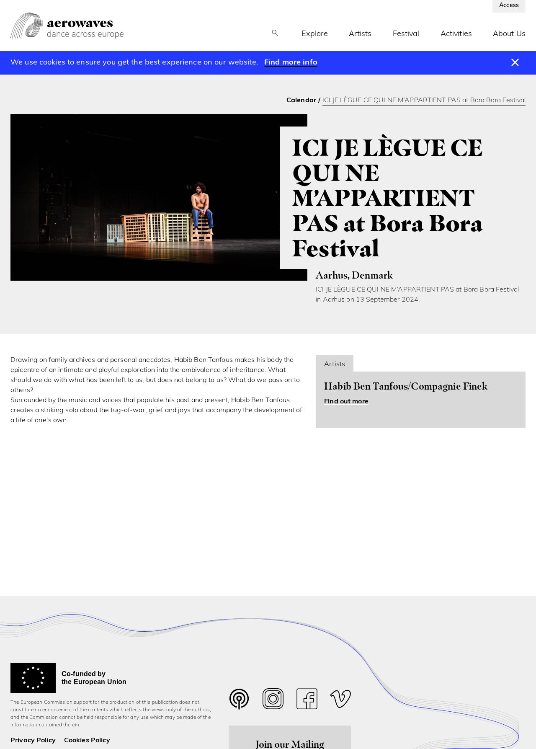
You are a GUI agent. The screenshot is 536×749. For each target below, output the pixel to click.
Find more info (290, 63)
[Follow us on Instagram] (273, 701)
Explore (315, 34)
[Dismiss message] (515, 63)
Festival (406, 34)
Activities (456, 34)
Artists (360, 34)
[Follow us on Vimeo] (340, 701)
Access (509, 6)
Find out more (346, 401)
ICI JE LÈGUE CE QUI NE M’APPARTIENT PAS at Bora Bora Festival (424, 100)
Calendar (301, 100)
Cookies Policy (87, 740)
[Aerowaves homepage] (67, 26)
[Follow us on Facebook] (306, 701)
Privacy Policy (33, 740)
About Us (509, 34)
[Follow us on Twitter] (239, 704)
